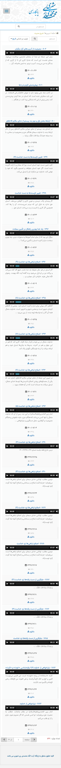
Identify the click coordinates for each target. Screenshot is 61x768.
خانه (53, 33)
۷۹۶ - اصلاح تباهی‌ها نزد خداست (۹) (30, 261)
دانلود (31, 78)
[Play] (7, 53)
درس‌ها (47, 33)
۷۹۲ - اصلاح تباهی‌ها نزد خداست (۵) (31, 406)
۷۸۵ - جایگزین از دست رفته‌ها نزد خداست (30, 638)
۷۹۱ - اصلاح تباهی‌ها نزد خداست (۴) (30, 442)
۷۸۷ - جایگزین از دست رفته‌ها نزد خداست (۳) (30, 579)
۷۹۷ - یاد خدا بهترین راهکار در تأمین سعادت (30, 229)
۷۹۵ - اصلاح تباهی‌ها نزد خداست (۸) (30, 297)
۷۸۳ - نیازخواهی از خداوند (30, 703)
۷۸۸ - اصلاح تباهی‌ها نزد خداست (30, 543)
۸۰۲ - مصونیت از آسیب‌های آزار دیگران (30, 48)
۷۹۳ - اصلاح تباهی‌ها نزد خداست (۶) (30, 369)
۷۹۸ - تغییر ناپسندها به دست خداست (30, 193)
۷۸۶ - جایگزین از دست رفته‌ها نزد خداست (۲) (30, 609)
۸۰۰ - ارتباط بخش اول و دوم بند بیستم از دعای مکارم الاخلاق (30, 121)
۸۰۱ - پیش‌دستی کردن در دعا (30, 85)
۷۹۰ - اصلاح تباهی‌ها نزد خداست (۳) (31, 471)
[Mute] (57, 53)
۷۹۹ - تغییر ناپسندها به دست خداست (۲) (30, 157)
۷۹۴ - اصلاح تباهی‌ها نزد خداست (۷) (30, 333)
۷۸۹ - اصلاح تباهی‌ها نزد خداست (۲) (30, 507)
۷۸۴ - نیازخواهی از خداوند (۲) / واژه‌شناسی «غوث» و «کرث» (30, 667)
